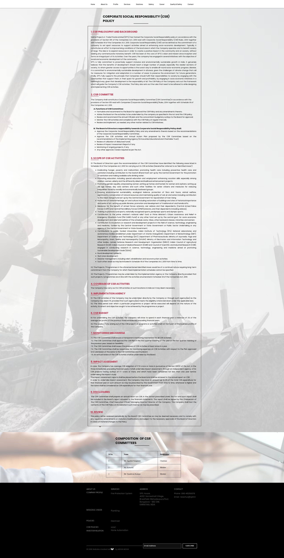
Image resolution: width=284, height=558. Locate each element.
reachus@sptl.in (188, 497)
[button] (127, 4)
